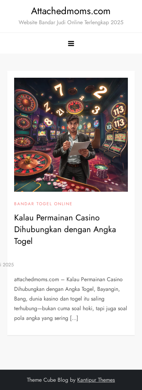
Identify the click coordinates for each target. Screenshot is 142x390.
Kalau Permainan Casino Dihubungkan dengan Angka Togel (65, 229)
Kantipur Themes (96, 380)
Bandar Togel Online (43, 204)
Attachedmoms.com (71, 11)
